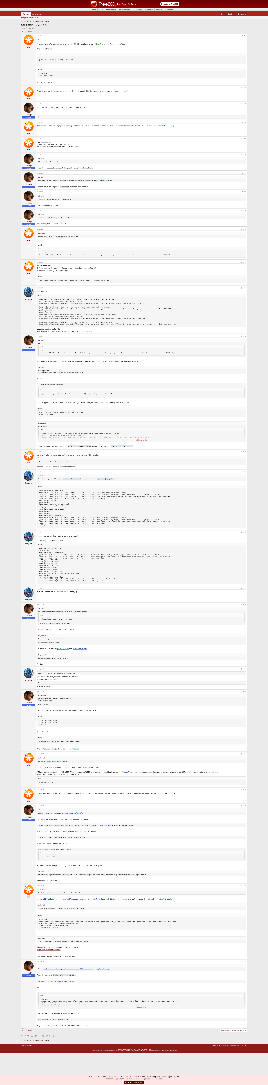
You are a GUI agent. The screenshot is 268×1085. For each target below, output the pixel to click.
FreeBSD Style (27, 1045)
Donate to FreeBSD (170, 4)
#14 (244, 451)
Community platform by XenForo (134, 1049)
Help (241, 1045)
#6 (245, 154)
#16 (244, 532)
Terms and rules (224, 1045)
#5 (245, 138)
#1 (245, 36)
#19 (244, 669)
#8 (245, 192)
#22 (244, 790)
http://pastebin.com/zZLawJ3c (49, 950)
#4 (245, 122)
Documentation (124, 9)
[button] (43, 14)
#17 (244, 588)
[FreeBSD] (113, 7)
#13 (244, 336)
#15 (244, 472)
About (101, 9)
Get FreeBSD (111, 9)
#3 (245, 103)
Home (94, 9)
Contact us (214, 1045)
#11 (244, 262)
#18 (244, 604)
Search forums (33, 18)
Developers (148, 9)
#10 (244, 229)
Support (159, 9)
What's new (36, 14)
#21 (244, 754)
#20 (244, 691)
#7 (245, 173)
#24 (244, 885)
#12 (244, 288)
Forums (26, 14)
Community (137, 9)
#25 (244, 962)
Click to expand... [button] (141, 440)
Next (29, 32)
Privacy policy (234, 1045)
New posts (24, 18)
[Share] (242, 36)
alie (24, 28)
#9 (245, 210)
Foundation (169, 9)
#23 (244, 806)
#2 (245, 87)
